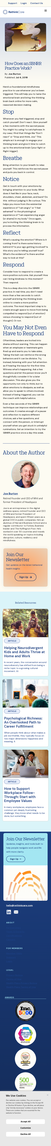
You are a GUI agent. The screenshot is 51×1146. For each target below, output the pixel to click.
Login (9, 961)
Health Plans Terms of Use (21, 987)
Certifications (14, 935)
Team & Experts (15, 931)
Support (11, 957)
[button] (45, 10)
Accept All (25, 1121)
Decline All (25, 1134)
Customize (25, 1128)
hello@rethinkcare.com (19, 905)
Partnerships (13, 927)
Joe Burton (10, 493)
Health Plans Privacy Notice (21, 983)
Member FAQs (14, 953)
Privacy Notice (14, 975)
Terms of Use (13, 979)
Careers (10, 939)
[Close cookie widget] (47, 1095)
